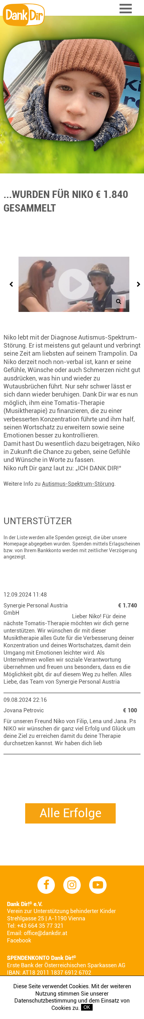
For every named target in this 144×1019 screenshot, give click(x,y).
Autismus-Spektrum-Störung (78, 483)
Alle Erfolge (70, 813)
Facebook (19, 940)
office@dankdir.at (45, 933)
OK (87, 1007)
